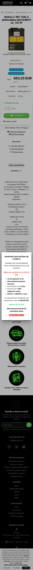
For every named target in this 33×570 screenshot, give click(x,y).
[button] (30, 250)
